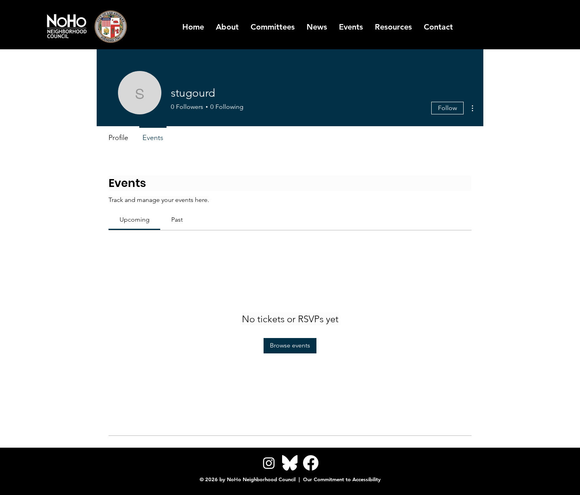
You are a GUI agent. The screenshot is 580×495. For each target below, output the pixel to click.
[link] (135, 219)
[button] (393, 26)
